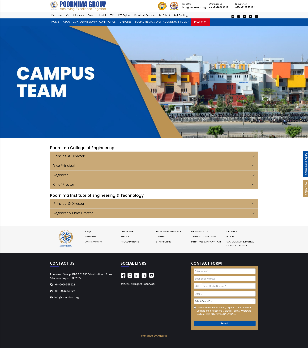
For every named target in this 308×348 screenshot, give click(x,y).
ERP (112, 15)
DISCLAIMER (127, 231)
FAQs (88, 231)
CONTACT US (107, 21)
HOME (55, 21)
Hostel (102, 15)
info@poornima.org (194, 7)
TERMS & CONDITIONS (203, 236)
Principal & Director (69, 156)
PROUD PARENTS (130, 241)
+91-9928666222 (218, 7)
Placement (56, 15)
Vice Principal (64, 165)
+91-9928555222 (245, 7)
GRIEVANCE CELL (200, 231)
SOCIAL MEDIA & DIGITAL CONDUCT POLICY (162, 21)
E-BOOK (125, 236)
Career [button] (91, 15)
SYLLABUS (90, 236)
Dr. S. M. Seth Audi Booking (173, 15)
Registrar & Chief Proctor (73, 213)
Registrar (60, 175)
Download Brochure (144, 15)
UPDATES (125, 21)
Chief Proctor (63, 184)
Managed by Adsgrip (154, 336)
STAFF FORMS (163, 241)
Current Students (75, 15)
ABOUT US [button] (69, 21)
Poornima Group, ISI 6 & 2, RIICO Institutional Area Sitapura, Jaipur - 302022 (81, 276)
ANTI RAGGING (93, 241)
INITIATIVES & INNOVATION (206, 241)
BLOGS (230, 236)
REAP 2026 (200, 22)
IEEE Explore (124, 15)
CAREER (160, 236)
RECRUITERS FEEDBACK (168, 231)
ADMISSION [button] (87, 21)
